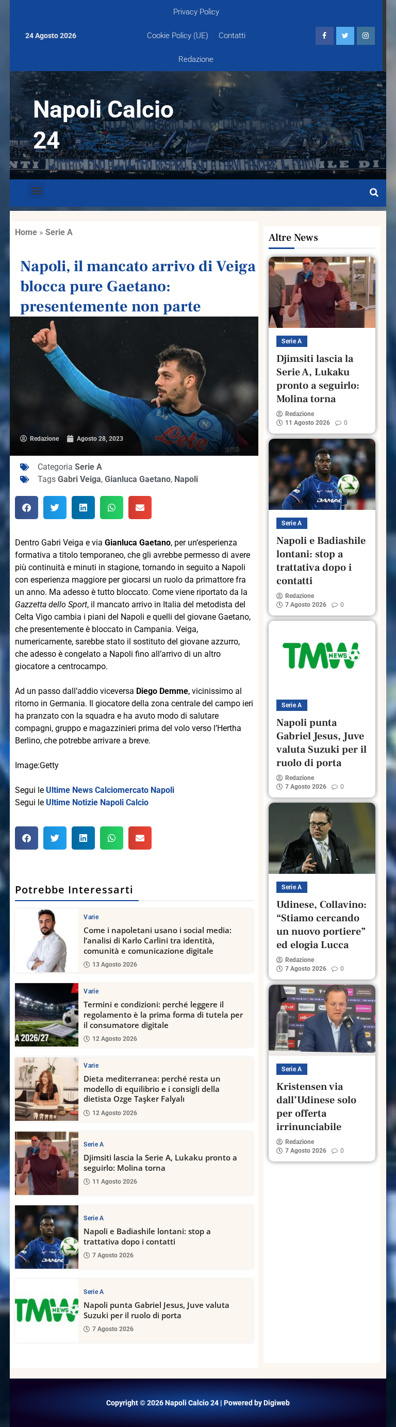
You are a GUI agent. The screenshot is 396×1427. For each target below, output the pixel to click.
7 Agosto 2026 (113, 1255)
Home (26, 232)
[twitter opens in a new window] (345, 36)
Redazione (195, 59)
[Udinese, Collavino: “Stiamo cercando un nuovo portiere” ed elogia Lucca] (322, 838)
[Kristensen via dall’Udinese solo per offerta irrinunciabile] (322, 1020)
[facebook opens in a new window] (325, 36)
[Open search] (374, 192)
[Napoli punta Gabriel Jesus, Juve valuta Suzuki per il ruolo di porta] (46, 1310)
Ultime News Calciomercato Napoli (110, 790)
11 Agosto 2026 (114, 1182)
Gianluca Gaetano (138, 479)
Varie (91, 917)
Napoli (186, 479)
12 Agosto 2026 (114, 1039)
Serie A (59, 232)
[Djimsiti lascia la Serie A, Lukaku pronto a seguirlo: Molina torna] (46, 1163)
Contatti (232, 35)
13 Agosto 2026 (114, 964)
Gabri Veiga (79, 479)
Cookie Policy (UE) (177, 35)
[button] (36, 190)
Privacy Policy (196, 11)
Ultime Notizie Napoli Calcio (97, 802)
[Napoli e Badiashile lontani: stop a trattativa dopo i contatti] (46, 1237)
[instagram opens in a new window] (366, 36)
